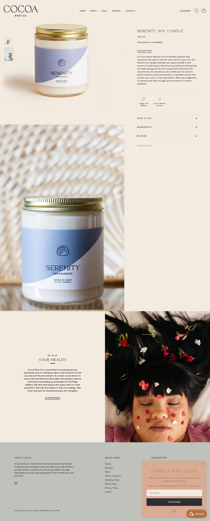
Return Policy (111, 484)
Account (185, 11)
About (93, 11)
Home (82, 11)
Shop (104, 11)
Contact (131, 11)
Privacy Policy (111, 488)
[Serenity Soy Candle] (8, 42)
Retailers (109, 468)
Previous (141, 145)
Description (144, 51)
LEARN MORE (52, 398)
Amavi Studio (54, 510)
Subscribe (174, 502)
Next (149, 145)
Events (108, 464)
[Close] (203, 464)
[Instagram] (174, 510)
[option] (9, 43)
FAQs (107, 472)
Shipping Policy (112, 480)
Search (108, 492)
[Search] (196, 11)
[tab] (146, 51)
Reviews (142, 136)
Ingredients (144, 127)
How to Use (144, 118)
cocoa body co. (27, 510)
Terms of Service (113, 476)
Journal (116, 11)
